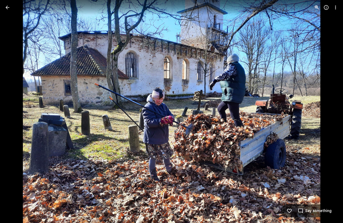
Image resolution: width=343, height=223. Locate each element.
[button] (13, 111)
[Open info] (326, 7)
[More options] (335, 7)
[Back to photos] (7, 7)
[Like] (289, 211)
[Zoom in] (317, 7)
